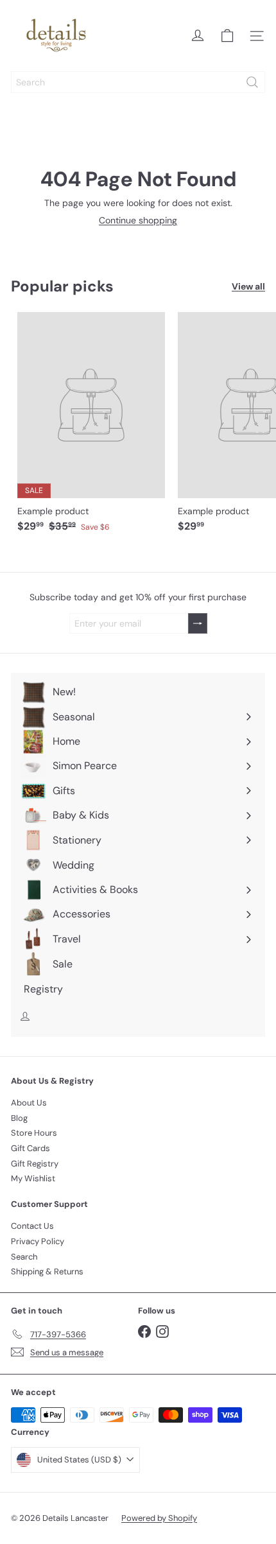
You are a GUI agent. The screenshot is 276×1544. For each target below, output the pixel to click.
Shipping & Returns (47, 1271)
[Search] (252, 82)
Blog (19, 1118)
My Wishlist (33, 1178)
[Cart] (227, 36)
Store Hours (34, 1132)
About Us (29, 1102)
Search (24, 1256)
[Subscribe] (197, 623)
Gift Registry (34, 1163)
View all (248, 286)
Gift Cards (30, 1148)
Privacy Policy (37, 1241)
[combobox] (138, 82)
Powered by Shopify (159, 1518)
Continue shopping (138, 220)
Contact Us (32, 1225)
